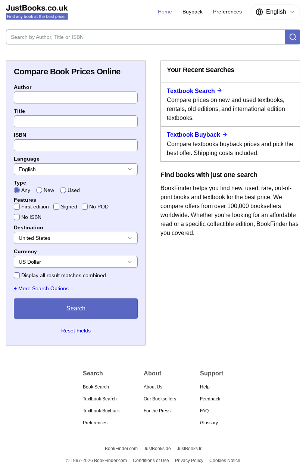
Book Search (96, 387)
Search (75, 308)
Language (27, 159)
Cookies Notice (224, 460)
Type (20, 183)
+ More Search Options (41, 288)
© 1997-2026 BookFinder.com (96, 460)
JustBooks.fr (189, 448)
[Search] (292, 37)
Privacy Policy (189, 460)
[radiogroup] (76, 190)
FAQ (204, 410)
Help (205, 387)
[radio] (17, 190)
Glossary (209, 422)
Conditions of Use (151, 460)
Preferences (95, 422)
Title (19, 111)
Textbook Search (191, 91)
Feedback (210, 399)
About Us (153, 387)
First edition (35, 206)
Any (25, 190)
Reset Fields (76, 331)
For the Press (157, 410)
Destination (28, 227)
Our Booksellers (160, 399)
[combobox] (275, 11)
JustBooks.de (157, 448)
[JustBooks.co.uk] (37, 12)
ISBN (20, 135)
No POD (99, 206)
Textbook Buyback (193, 134)
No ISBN (31, 217)
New (49, 190)
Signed (69, 206)
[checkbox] (17, 207)
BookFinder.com (121, 448)
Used (74, 190)
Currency (25, 251)
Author (22, 87)
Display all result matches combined (63, 275)
